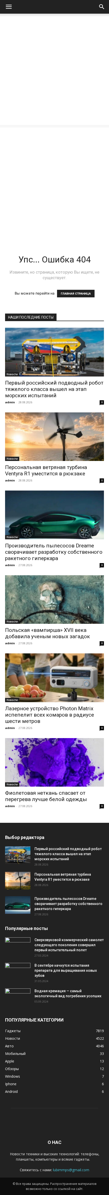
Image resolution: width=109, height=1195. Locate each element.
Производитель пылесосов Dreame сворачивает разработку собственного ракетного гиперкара (53, 552)
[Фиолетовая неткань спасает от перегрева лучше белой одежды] (54, 762)
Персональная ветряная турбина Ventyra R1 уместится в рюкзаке (46, 470)
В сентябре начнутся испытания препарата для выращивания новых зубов (65, 970)
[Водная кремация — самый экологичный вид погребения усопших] (17, 997)
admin (10, 402)
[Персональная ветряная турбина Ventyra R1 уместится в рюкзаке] (54, 436)
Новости (12, 374)
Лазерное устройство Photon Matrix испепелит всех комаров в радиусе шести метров (49, 714)
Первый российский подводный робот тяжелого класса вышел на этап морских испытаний (54, 389)
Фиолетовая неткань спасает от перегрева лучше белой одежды (46, 796)
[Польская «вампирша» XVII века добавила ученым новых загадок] (54, 599)
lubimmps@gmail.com (71, 1169)
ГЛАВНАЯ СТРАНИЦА (76, 293)
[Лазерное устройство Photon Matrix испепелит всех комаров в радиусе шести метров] (54, 677)
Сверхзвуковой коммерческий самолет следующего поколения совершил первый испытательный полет (69, 945)
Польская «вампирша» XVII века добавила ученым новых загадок (47, 633)
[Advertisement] (54, 70)
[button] (9, 7)
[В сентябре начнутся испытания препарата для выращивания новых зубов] (17, 972)
